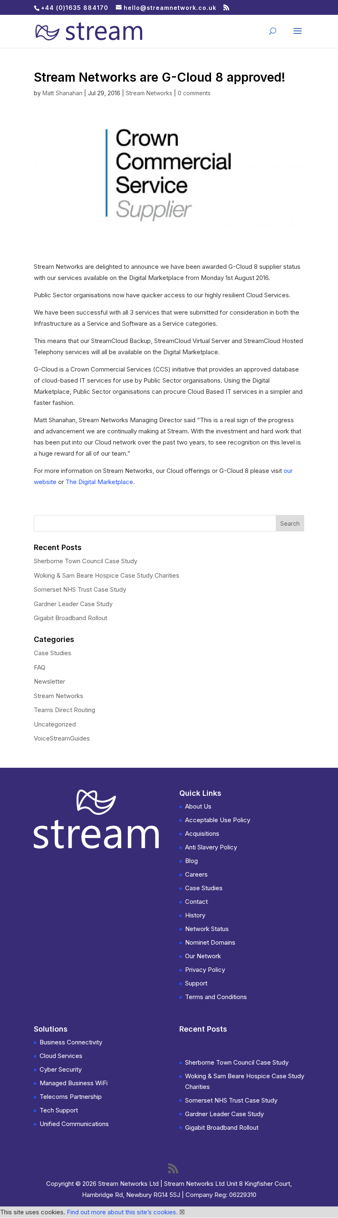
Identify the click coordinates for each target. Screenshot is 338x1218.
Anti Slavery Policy (211, 847)
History (195, 915)
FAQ (39, 667)
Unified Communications (74, 1124)
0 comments (194, 92)
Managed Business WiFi (74, 1083)
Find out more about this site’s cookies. (122, 1212)
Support (196, 983)
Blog (191, 861)
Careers (196, 874)
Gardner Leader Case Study (73, 604)
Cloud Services (61, 1056)
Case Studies (52, 653)
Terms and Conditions (216, 997)
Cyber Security (61, 1069)
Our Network (203, 956)
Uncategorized (55, 724)
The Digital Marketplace (99, 482)
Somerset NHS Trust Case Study (80, 589)
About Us (198, 806)
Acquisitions (202, 833)
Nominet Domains (210, 942)
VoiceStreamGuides (62, 738)
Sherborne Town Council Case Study (85, 561)
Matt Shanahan (62, 92)
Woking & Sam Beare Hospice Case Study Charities (106, 575)
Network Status (207, 929)
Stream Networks (149, 92)
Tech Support (59, 1110)
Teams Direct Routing (64, 710)
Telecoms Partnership (71, 1096)
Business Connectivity (71, 1042)
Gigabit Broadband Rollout (70, 618)
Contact (196, 901)
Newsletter (49, 681)
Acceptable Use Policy (217, 820)
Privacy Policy (205, 969)
